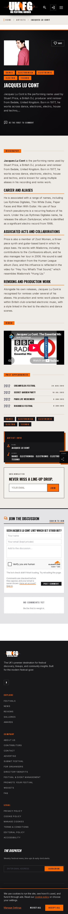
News (7, 706)
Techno (25, 78)
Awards (8, 722)
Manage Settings (12, 907)
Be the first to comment (19, 123)
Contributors (13, 745)
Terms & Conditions (16, 827)
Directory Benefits (16, 772)
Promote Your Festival (18, 782)
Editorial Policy (14, 832)
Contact (9, 751)
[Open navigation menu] (61, 7)
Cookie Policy (12, 816)
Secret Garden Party (24, 392)
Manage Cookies (14, 821)
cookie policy (42, 897)
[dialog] (34, 901)
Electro (10, 78)
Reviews (8, 711)
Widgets (9, 788)
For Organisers (13, 766)
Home (8, 20)
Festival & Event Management (22, 777)
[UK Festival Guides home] (34, 654)
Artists (21, 20)
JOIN (53, 488)
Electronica (25, 72)
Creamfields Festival (24, 385)
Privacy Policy (13, 811)
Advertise (10, 756)
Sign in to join (56, 521)
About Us (9, 740)
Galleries (10, 717)
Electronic (45, 72)
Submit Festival (14, 761)
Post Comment (51, 583)
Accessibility (12, 837)
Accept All (54, 907)
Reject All (35, 907)
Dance (9, 72)
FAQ (6, 793)
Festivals (10, 701)
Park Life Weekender (24, 399)
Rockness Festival (23, 405)
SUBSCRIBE (54, 868)
